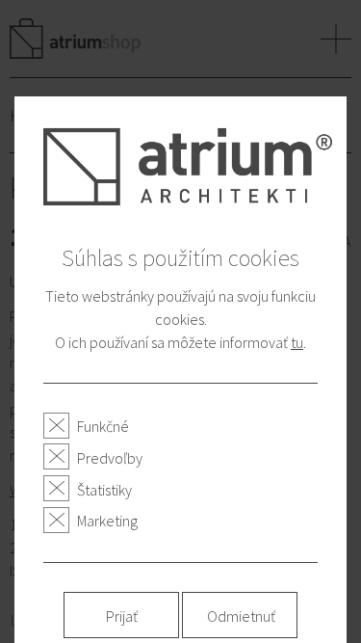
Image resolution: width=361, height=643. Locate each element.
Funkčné (103, 426)
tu (297, 342)
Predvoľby (109, 458)
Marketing (107, 520)
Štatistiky (104, 489)
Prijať (122, 616)
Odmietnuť (241, 616)
